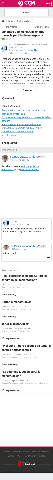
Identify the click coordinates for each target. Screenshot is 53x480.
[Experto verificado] (35, 50)
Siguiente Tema (42, 27)
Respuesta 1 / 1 (9, 150)
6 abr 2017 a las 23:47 (18, 53)
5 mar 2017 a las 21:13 (19, 160)
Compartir (10, 98)
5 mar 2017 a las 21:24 (19, 224)
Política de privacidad (40, 452)
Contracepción (24, 21)
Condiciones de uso (20, 452)
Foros (10, 21)
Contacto (11, 456)
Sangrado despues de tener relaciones (21, 124)
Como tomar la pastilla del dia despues (21, 128)
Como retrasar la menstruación (17, 131)
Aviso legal (22, 456)
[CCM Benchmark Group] (26, 464)
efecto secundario (29, 169)
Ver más (28, 90)
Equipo (7, 452)
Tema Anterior (10, 27)
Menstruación (8, 135)
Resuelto (7, 39)
